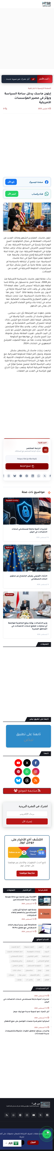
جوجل (39, 970)
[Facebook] (50, 475)
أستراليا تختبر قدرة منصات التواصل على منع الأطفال (26, 1021)
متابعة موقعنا (27, 873)
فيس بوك (22, 975)
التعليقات (11, 890)
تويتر (47, 970)
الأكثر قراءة (43, 890)
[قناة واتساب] (47, 1134)
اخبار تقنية (32, 89)
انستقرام (30, 961)
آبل (48, 947)
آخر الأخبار (27, 890)
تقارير (47, 966)
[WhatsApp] (38, 475)
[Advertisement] (27, 38)
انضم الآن (12, 193)
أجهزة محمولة (29, 947)
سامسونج (29, 970)
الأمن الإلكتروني (32, 956)
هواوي (47, 980)
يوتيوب (19, 980)
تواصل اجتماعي (17, 966)
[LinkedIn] (32, 475)
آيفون (40, 947)
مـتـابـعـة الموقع (28, 791)
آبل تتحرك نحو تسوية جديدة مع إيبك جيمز (31, 1012)
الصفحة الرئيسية (44, 89)
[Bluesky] (14, 475)
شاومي (46, 975)
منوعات (11, 975)
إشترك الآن (27, 821)
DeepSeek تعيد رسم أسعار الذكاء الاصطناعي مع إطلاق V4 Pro (22, 926)
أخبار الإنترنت (15, 947)
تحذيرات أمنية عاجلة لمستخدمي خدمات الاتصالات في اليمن (26, 1001)
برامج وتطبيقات (16, 961)
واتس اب (29, 980)
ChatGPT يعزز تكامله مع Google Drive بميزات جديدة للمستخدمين (20, 898)
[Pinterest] (26, 475)
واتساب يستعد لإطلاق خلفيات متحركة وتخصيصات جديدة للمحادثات (27, 1032)
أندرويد (47, 952)
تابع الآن (11, 181)
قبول (33, 1142)
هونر (38, 980)
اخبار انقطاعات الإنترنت (14, 952)
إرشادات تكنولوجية (33, 952)
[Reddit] (20, 475)
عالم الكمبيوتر (35, 975)
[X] (44, 475)
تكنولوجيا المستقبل (34, 966)
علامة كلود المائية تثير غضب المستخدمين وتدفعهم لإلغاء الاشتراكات (23, 912)
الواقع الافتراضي (43, 961)
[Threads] (8, 475)
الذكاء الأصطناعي (16, 956)
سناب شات (17, 970)
